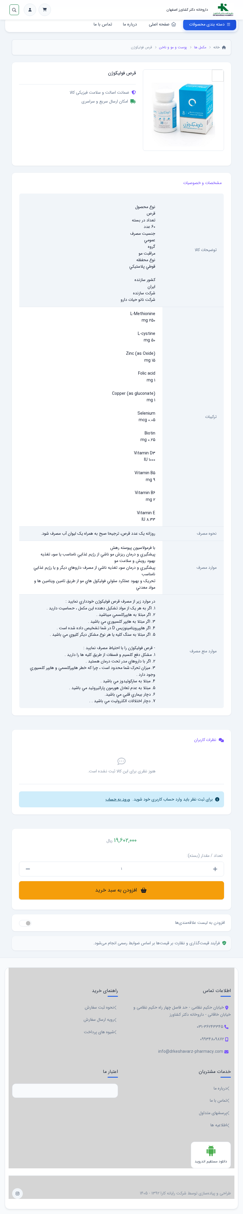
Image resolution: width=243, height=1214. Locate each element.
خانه (217, 47)
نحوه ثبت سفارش (99, 1007)
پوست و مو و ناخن (173, 47)
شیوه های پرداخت (99, 1032)
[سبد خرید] (45, 10)
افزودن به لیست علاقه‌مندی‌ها (200, 922)
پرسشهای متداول (213, 1113)
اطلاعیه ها (218, 1125)
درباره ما (130, 24)
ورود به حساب (117, 799)
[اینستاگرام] (17, 1193)
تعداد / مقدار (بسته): (205, 855)
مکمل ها (200, 47)
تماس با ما (102, 24)
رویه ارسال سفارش (99, 1019)
